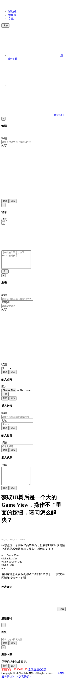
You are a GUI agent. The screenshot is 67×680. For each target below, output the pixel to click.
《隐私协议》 (24, 676)
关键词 (5, 302)
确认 (13, 201)
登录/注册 (59, 115)
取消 (5, 201)
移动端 (12, 11)
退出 (5, 271)
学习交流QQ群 (37, 669)
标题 (4, 138)
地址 (4, 420)
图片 (4, 386)
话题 (4, 364)
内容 (4, 145)
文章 (11, 18)
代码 (4, 464)
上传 (5, 394)
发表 (6, 25)
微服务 (12, 15)
